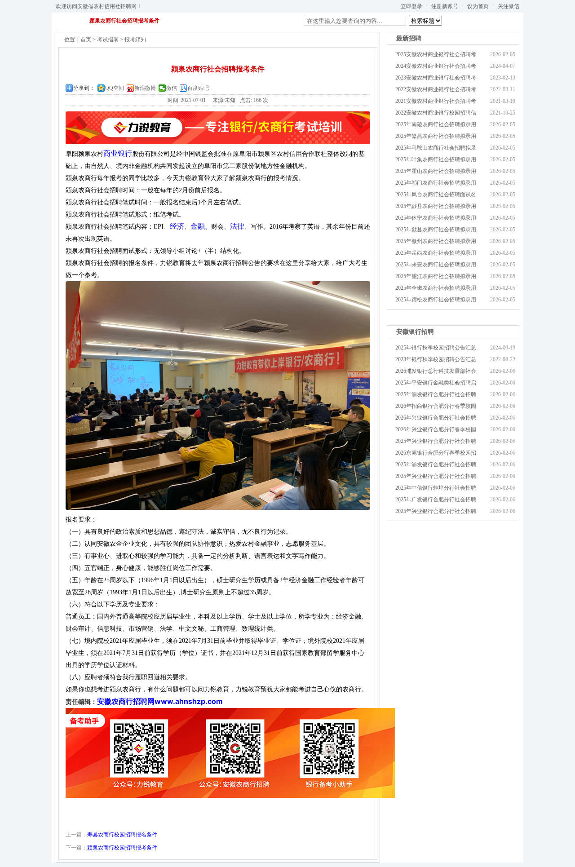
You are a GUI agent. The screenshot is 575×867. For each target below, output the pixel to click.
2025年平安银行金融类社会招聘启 (435, 383)
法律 (237, 226)
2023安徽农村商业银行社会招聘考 (435, 78)
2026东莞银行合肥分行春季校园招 (435, 453)
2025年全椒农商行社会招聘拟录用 (435, 288)
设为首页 (478, 6)
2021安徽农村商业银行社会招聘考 (435, 101)
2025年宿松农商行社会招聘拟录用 (435, 299)
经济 (177, 226)
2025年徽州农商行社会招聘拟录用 (435, 241)
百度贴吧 (198, 88)
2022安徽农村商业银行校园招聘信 (435, 113)
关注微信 (508, 6)
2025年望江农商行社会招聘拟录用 (435, 276)
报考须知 (135, 39)
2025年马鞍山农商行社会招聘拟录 (435, 148)
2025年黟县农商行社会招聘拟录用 (435, 206)
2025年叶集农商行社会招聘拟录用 (435, 159)
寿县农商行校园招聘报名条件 (122, 835)
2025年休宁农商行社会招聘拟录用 (435, 218)
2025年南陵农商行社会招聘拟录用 (435, 124)
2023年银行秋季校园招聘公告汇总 (435, 359)
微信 (171, 88)
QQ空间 (114, 88)
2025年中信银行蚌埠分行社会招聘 (435, 488)
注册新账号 (444, 6)
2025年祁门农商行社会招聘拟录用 (435, 183)
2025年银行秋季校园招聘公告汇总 (435, 348)
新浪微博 (145, 88)
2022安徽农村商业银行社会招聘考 (435, 89)
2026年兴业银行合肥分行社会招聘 (435, 418)
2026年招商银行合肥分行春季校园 (435, 406)
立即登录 (411, 6)
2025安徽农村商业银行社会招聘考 (435, 54)
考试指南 (108, 39)
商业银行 (117, 153)
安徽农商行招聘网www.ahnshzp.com (160, 701)
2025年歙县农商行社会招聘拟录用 (435, 229)
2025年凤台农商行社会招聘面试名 (435, 194)
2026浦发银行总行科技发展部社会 (435, 371)
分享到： (84, 88)
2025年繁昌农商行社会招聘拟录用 (435, 136)
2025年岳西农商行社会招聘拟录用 (435, 253)
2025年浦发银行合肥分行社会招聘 (435, 394)
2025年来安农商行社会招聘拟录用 (435, 264)
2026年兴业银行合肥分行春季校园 (435, 429)
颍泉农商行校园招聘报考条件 (122, 848)
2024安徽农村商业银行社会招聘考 (435, 66)
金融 (197, 226)
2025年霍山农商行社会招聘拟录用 (435, 171)
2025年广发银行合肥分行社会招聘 (435, 499)
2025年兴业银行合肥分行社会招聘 (435, 441)
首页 (85, 39)
